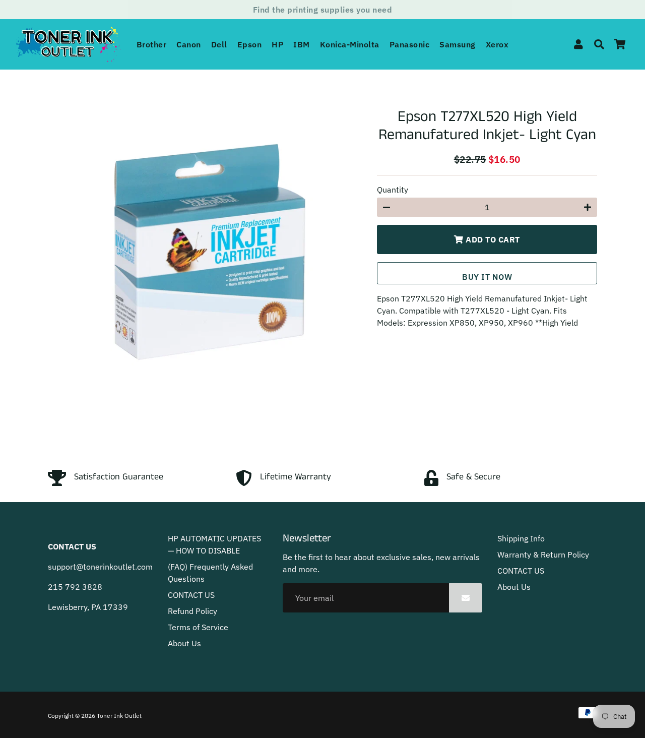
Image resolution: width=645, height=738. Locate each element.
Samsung (457, 44)
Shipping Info (521, 538)
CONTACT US (191, 595)
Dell (219, 44)
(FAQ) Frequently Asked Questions (210, 573)
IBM (301, 44)
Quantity (392, 189)
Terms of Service (198, 627)
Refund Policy (192, 611)
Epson (249, 44)
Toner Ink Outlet (119, 715)
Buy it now (487, 277)
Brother (152, 44)
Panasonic (410, 44)
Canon (188, 44)
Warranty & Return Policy (543, 554)
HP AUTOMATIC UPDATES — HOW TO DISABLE (214, 544)
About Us (184, 643)
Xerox (497, 44)
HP (277, 44)
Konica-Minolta (349, 44)
